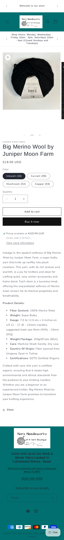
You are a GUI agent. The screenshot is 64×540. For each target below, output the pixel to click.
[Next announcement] (57, 6)
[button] (7, 22)
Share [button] (10, 409)
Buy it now (32, 221)
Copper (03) (42, 184)
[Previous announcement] (6, 6)
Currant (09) (38, 176)
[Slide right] (40, 135)
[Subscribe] (52, 498)
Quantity (7, 191)
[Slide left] (24, 135)
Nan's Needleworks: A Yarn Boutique (30, 533)
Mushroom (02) (16, 184)
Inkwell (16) (14, 176)
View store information (20, 243)
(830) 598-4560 (32, 478)
